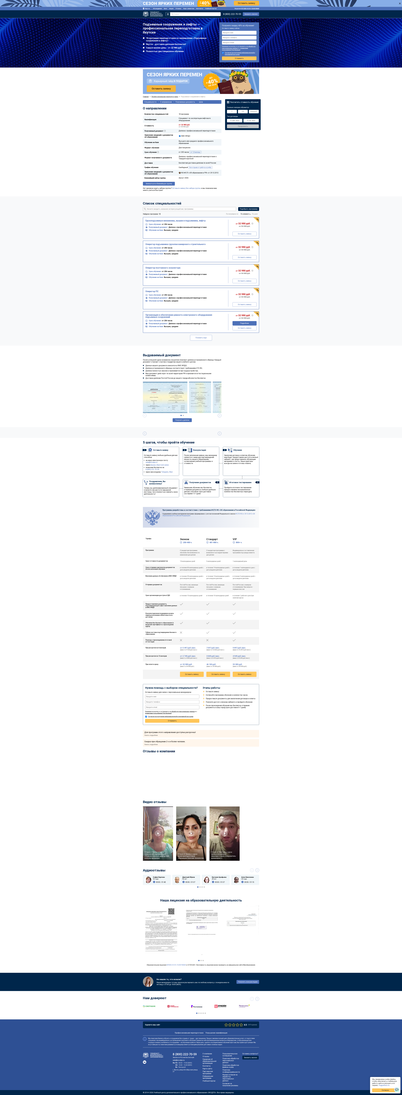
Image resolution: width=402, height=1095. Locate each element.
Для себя (187, 543)
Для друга (188, 554)
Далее (205, 561)
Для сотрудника (190, 547)
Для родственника (191, 550)
